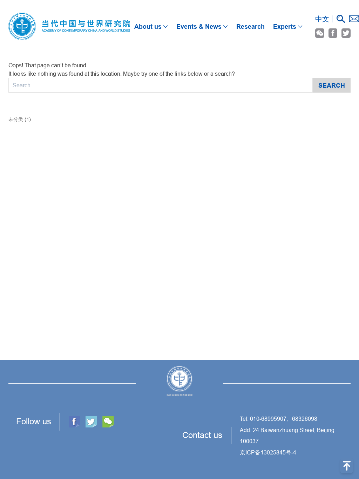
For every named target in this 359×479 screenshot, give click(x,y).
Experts (284, 26)
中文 (322, 19)
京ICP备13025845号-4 (268, 452)
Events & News (199, 26)
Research (250, 26)
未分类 (15, 119)
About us (148, 26)
